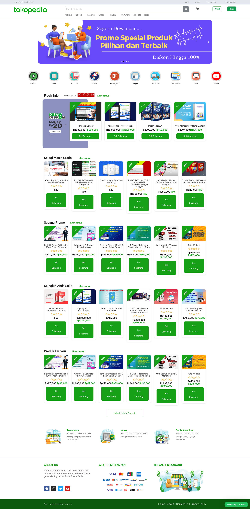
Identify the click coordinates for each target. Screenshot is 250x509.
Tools (146, 15)
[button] (41, 42)
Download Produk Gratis (24, 2)
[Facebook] (46, 488)
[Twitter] (60, 488)
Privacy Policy (230, 2)
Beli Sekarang (85, 136)
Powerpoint (115, 83)
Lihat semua (84, 158)
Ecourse (91, 15)
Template (176, 83)
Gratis (101, 15)
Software (125, 15)
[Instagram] (53, 488)
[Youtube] (67, 488)
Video (216, 83)
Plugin (113, 15)
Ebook (79, 15)
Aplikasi (68, 15)
